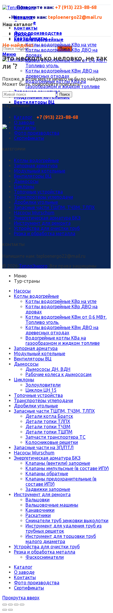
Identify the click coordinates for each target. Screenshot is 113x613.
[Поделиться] (10, 604)
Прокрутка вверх (20, 597)
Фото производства (36, 132)
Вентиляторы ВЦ (33, 176)
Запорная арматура (36, 165)
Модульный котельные (39, 170)
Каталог (23, 117)
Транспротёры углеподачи (43, 197)
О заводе (24, 122)
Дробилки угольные (36, 202)
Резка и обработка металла (44, 233)
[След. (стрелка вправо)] (10, 610)
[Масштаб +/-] (22, 604)
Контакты (25, 127)
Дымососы (26, 181)
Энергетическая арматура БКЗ (47, 217)
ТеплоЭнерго (33, 266)
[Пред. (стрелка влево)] (4, 610)
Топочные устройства (38, 191)
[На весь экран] (16, 604)
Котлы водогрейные (36, 160)
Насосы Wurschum (34, 212)
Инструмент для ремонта (42, 223)
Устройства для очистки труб (47, 228)
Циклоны (24, 186)
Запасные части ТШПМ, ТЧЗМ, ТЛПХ (54, 207)
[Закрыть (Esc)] (4, 604)
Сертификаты (29, 138)
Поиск (64, 94)
